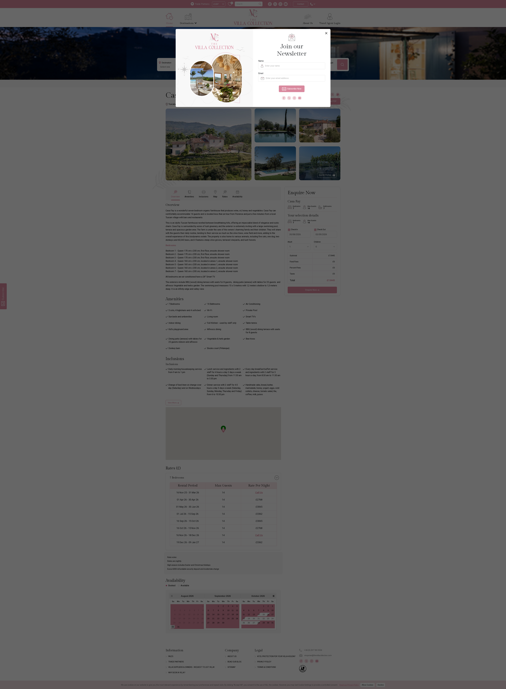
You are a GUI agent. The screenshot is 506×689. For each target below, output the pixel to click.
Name (261, 61)
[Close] (326, 33)
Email (260, 73)
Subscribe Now (294, 88)
